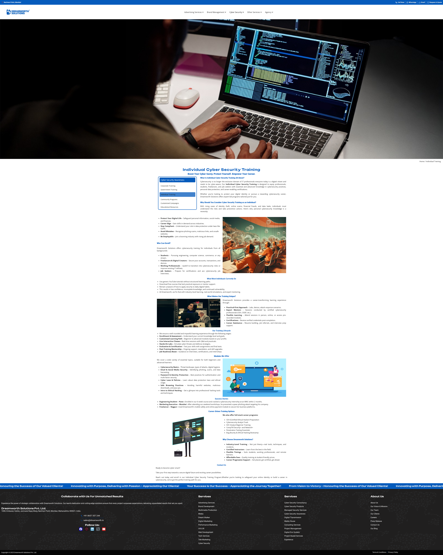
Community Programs (169, 199)
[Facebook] (80, 529)
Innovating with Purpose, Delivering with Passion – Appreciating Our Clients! (97, 486)
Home (421, 161)
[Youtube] (104, 529)
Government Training (169, 190)
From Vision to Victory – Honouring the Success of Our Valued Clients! (311, 486)
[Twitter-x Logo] (98, 529)
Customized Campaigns (170, 203)
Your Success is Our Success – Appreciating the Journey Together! (207, 486)
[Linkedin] (92, 529)
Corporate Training (168, 186)
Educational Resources (169, 207)
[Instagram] (86, 529)
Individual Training (168, 194)
